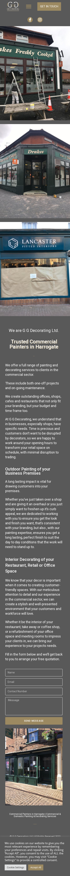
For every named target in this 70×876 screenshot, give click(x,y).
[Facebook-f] (30, 19)
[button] (28, 6)
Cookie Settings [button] (15, 867)
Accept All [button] (35, 867)
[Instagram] (40, 19)
